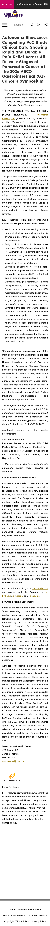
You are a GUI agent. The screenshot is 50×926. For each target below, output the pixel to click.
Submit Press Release (14, 915)
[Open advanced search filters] (38, 25)
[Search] (32, 25)
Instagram (17, 596)
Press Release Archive (29, 909)
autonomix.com (40, 588)
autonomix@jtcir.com (13, 761)
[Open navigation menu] (4, 24)
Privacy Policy (38, 921)
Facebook (34, 596)
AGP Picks (7, 4)
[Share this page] (46, 24)
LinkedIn (6, 596)
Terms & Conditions (37, 915)
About (12, 909)
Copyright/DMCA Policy (16, 921)
